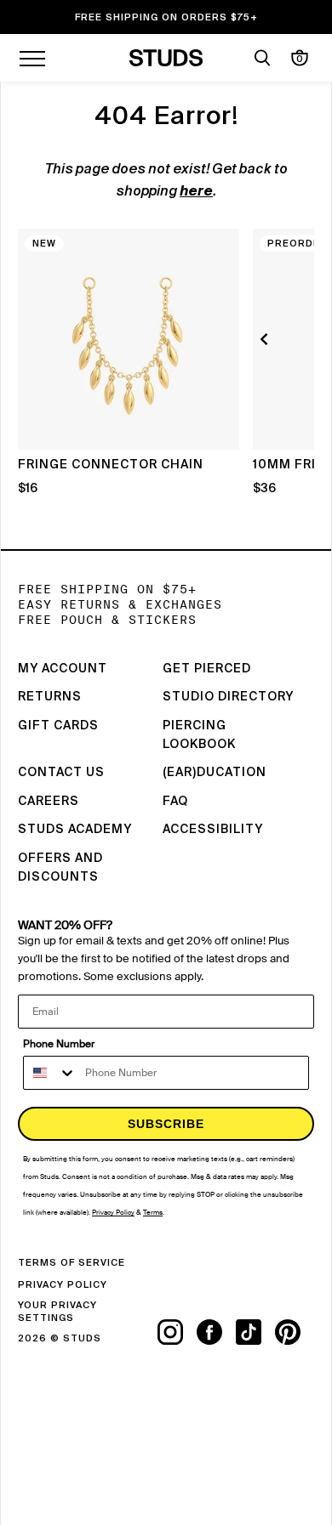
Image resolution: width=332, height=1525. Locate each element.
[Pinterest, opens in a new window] (294, 1332)
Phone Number (58, 1044)
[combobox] (50, 1073)
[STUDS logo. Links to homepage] (166, 57)
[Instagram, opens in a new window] (177, 1332)
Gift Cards (58, 726)
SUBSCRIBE (166, 1124)
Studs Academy (75, 830)
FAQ (175, 802)
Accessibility (213, 830)
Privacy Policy (62, 1285)
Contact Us (61, 773)
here (196, 192)
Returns (50, 697)
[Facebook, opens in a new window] (216, 1332)
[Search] (262, 57)
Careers (48, 802)
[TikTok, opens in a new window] (255, 1332)
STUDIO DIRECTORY (228, 697)
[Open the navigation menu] (32, 58)
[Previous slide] (266, 339)
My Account (62, 669)
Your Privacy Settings (57, 1312)
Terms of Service (71, 1262)
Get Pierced (207, 669)
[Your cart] (299, 57)
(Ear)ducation (214, 773)
